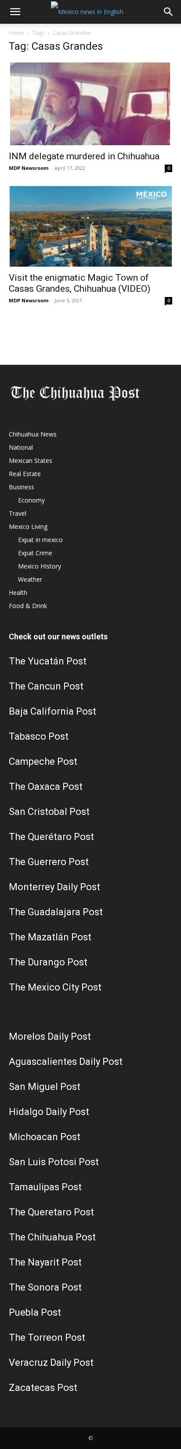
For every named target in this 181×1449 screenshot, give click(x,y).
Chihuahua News (33, 434)
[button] (15, 12)
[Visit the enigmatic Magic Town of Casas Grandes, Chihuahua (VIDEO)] (90, 226)
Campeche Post (43, 761)
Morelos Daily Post (50, 1036)
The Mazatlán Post (50, 937)
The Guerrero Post (49, 861)
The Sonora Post (45, 1287)
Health (18, 592)
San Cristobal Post (49, 811)
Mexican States (30, 460)
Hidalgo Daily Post (49, 1111)
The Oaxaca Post (46, 786)
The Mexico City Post (55, 987)
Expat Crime (35, 553)
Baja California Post (52, 711)
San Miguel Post (44, 1086)
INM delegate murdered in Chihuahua (84, 156)
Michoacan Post (44, 1136)
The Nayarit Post (45, 1262)
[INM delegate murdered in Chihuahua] (90, 103)
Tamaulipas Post (45, 1186)
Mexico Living (28, 526)
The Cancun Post (46, 686)
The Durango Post (48, 962)
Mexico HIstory (39, 566)
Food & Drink (28, 606)
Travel (17, 513)
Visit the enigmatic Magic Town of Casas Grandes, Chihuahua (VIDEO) (79, 283)
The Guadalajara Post (56, 911)
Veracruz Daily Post (51, 1362)
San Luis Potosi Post (54, 1161)
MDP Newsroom (28, 168)
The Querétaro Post (51, 836)
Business (21, 487)
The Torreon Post (47, 1337)
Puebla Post (35, 1312)
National (21, 447)
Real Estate (25, 474)
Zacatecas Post (43, 1387)
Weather (30, 579)
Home (16, 33)
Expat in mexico (40, 540)
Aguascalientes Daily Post (66, 1061)
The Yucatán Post (48, 661)
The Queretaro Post (51, 1212)
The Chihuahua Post (52, 1237)
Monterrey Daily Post (54, 886)
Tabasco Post (39, 736)
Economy (31, 500)
